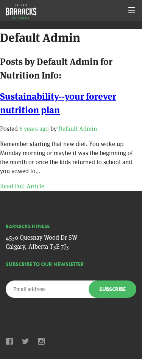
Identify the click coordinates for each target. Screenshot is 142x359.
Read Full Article (22, 186)
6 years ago (34, 129)
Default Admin (77, 129)
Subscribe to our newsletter (45, 264)
